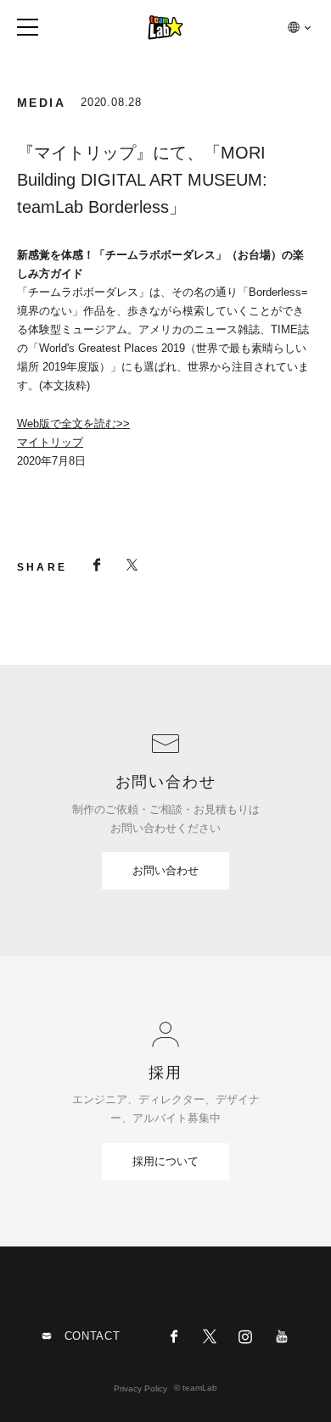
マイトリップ (50, 442)
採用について (165, 1161)
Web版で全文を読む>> (73, 423)
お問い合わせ (165, 870)
